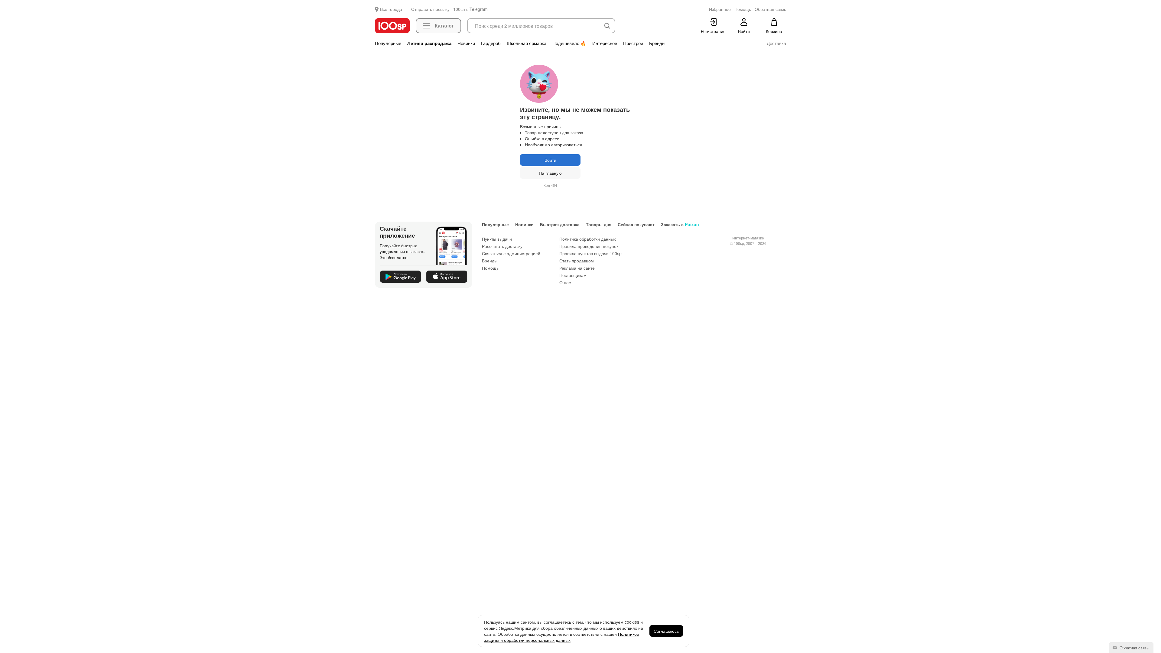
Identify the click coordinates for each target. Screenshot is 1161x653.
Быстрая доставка (560, 224)
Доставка (776, 43)
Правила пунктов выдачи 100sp (590, 253)
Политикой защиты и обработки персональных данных (561, 637)
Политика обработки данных (587, 239)
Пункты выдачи (497, 239)
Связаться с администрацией (511, 253)
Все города (391, 9)
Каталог (444, 25)
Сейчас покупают (636, 224)
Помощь (490, 268)
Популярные (388, 43)
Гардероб (491, 43)
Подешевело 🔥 (569, 43)
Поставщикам (573, 275)
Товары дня (598, 224)
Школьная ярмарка (526, 43)
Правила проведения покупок (588, 246)
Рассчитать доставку (502, 246)
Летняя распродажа (429, 43)
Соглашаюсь (666, 631)
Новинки (466, 43)
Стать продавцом (576, 261)
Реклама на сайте (577, 268)
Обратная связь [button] (770, 9)
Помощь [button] (742, 9)
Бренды (657, 43)
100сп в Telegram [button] (470, 9)
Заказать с (680, 224)
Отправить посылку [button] (430, 9)
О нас (565, 282)
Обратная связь (1133, 648)
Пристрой (633, 43)
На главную (550, 173)
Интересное (604, 43)
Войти (550, 160)
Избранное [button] (720, 9)
